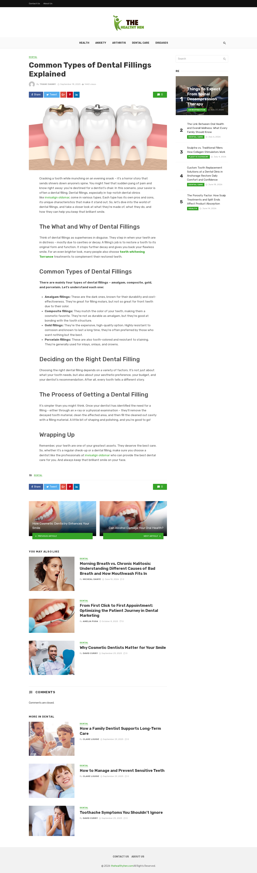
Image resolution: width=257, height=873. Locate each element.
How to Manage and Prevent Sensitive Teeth (122, 770)
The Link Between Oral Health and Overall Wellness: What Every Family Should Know (207, 128)
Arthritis (119, 42)
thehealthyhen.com (122, 865)
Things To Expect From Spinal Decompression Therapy (203, 96)
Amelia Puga (90, 621)
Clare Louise (91, 739)
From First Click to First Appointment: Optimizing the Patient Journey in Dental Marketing (119, 610)
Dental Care (140, 42)
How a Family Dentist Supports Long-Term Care (120, 731)
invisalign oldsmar (57, 197)
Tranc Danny (48, 84)
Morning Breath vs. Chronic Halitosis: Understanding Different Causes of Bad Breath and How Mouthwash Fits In (117, 568)
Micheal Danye (92, 579)
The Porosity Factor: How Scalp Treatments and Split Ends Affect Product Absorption (206, 199)
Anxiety (100, 42)
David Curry (90, 653)
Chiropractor (196, 110)
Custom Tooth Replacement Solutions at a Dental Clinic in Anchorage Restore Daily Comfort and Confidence (205, 173)
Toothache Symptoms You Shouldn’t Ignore (121, 812)
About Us (47, 3)
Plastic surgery (198, 157)
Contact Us (34, 3)
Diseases (161, 42)
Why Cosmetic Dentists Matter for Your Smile (123, 647)
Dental (33, 57)
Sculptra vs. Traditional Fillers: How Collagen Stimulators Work (206, 149)
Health (84, 42)
